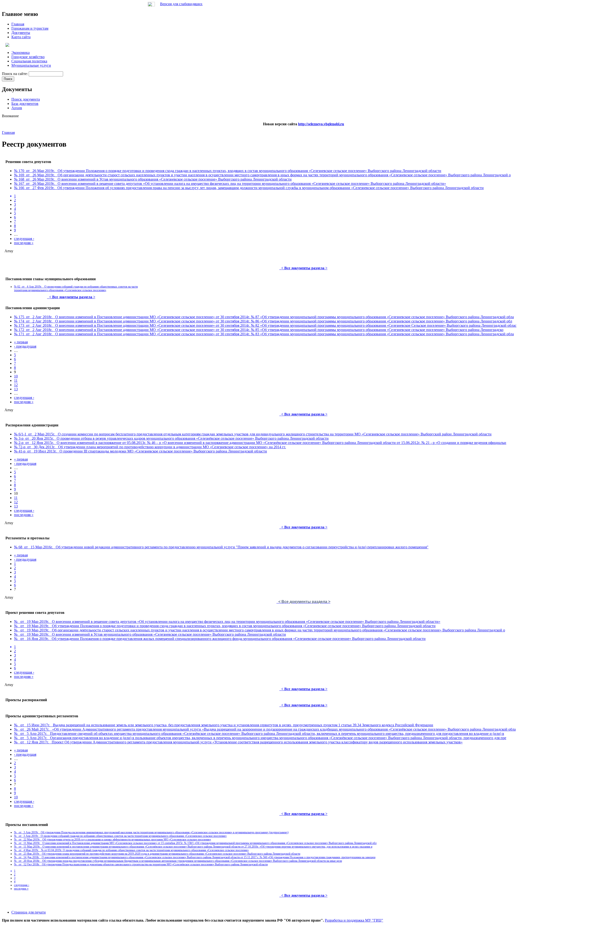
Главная (8, 133)
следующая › (24, 239)
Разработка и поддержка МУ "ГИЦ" (354, 920)
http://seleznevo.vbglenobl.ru (321, 124)
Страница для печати (28, 912)
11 (16, 380)
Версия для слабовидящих (181, 4)
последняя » (23, 243)
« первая (21, 342)
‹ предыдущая (25, 346)
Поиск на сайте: (15, 74)
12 (16, 385)
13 (16, 389)
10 (16, 376)
